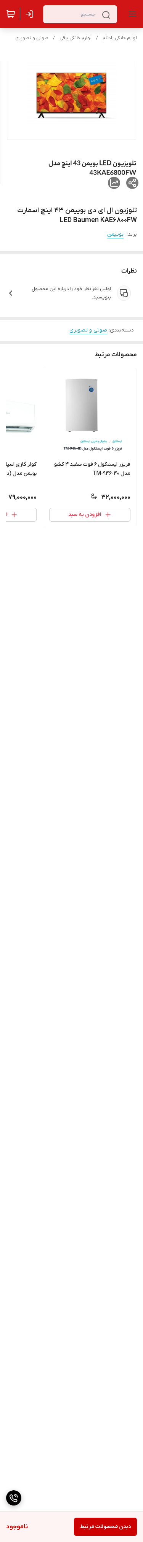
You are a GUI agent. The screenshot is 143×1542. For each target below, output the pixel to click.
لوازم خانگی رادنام (120, 38)
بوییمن (115, 234)
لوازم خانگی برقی (75, 38)
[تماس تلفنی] (13, 1498)
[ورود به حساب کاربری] (31, 14)
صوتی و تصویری (31, 38)
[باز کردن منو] (131, 14)
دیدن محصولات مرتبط (105, 1526)
